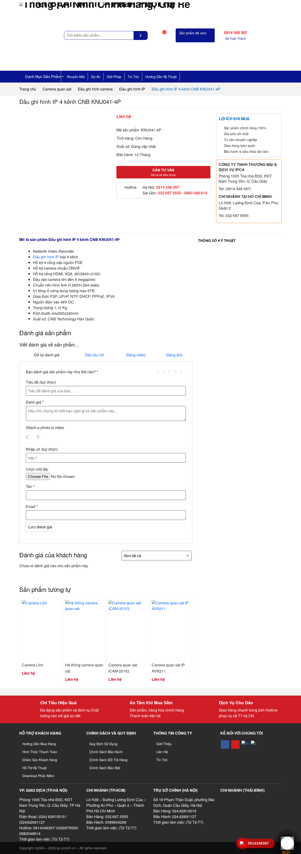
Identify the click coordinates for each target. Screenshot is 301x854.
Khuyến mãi (76, 76)
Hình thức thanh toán (39, 751)
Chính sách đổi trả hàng (108, 759)
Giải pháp (114, 76)
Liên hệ (162, 751)
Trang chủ (27, 89)
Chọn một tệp (37, 469)
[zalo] (254, 744)
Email (32, 506)
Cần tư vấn (163, 172)
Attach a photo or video (45, 427)
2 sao (165, 371)
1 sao (159, 371)
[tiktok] (245, 744)
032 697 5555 (169, 193)
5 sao (183, 371)
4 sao (177, 371)
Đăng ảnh (174, 355)
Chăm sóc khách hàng (39, 759)
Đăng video (136, 355)
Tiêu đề (41, 382)
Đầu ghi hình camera (95, 89)
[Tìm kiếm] (141, 35)
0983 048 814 (195, 193)
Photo (29, 437)
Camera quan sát (57, 89)
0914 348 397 (167, 187)
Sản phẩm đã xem (192, 33)
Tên (30, 486)
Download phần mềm (38, 775)
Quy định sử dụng (103, 743)
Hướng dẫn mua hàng (39, 743)
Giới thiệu (164, 743)
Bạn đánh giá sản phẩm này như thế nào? (62, 371)
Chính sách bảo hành (106, 751)
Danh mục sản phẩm (42, 76)
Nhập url (42, 449)
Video (39, 437)
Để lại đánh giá (46, 355)
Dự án (95, 76)
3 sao (171, 371)
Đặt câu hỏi (94, 355)
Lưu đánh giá (40, 527)
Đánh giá (35, 402)
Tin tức (133, 76)
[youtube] (235, 744)
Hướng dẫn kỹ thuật (161, 76)
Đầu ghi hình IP (132, 89)
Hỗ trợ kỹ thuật (34, 767)
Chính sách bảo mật (104, 767)
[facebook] (225, 744)
